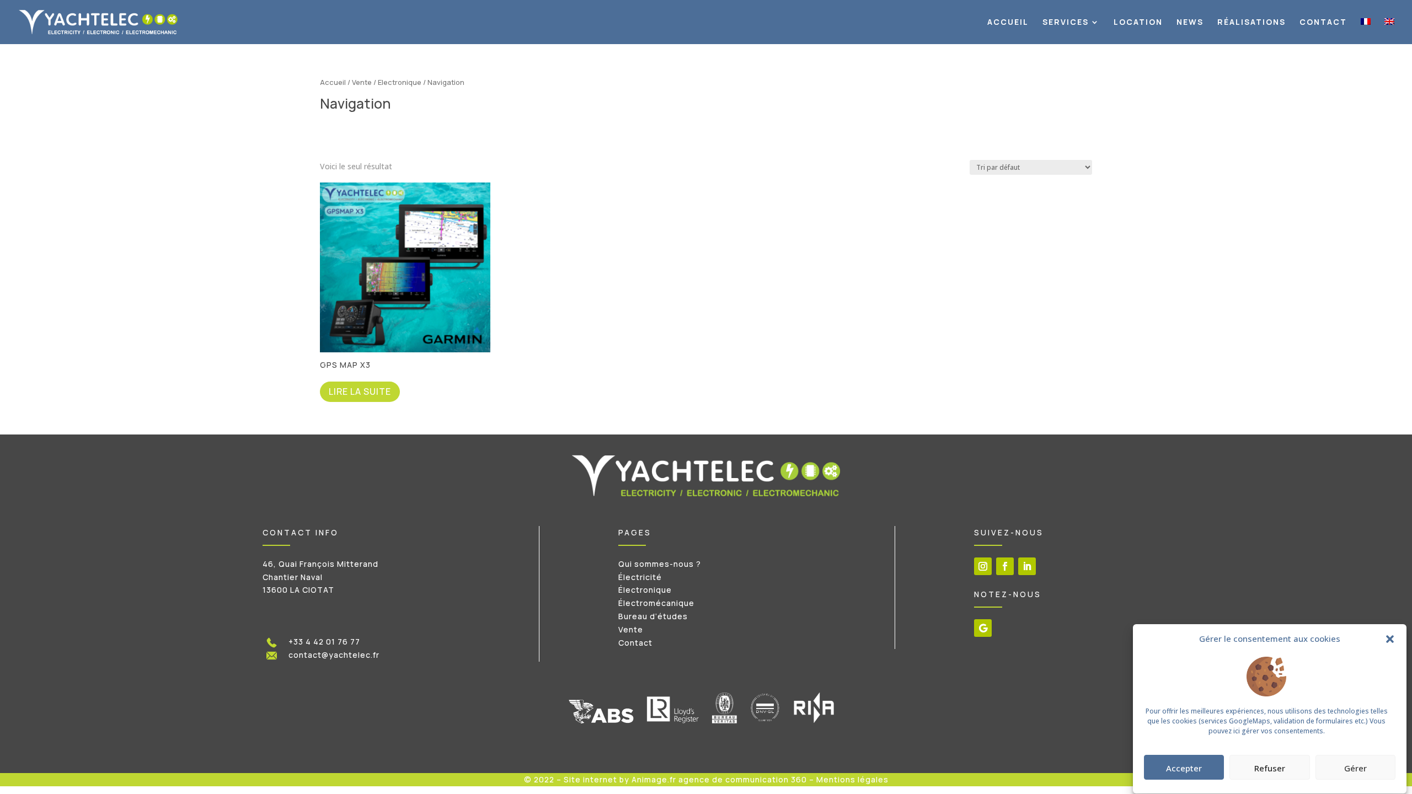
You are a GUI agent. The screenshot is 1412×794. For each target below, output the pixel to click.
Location (1138, 22)
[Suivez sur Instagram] (983, 566)
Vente (362, 82)
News (1190, 22)
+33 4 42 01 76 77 (324, 641)
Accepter (1184, 768)
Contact (1323, 22)
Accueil (1008, 22)
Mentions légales (852, 779)
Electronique (399, 82)
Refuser (1269, 768)
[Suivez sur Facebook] (1005, 566)
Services (1065, 22)
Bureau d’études (653, 616)
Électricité (640, 577)
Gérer (1355, 768)
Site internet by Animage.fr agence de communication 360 (685, 779)
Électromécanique (656, 603)
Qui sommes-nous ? (659, 564)
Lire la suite (360, 391)
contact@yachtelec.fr (333, 655)
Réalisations (1251, 22)
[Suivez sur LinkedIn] (1027, 566)
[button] (1389, 639)
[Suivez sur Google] (983, 628)
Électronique (645, 589)
